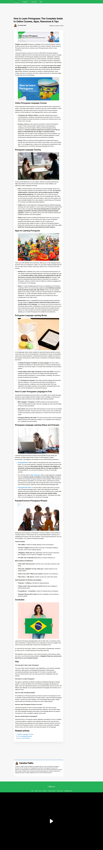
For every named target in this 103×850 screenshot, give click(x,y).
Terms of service (51, 790)
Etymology (33, 1)
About (36, 790)
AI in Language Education (25, 736)
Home (32, 790)
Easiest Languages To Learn (25, 734)
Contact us (44, 790)
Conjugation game (68, 790)
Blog (41, 1)
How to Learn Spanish (24, 738)
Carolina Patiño (22, 25)
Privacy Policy (60, 790)
